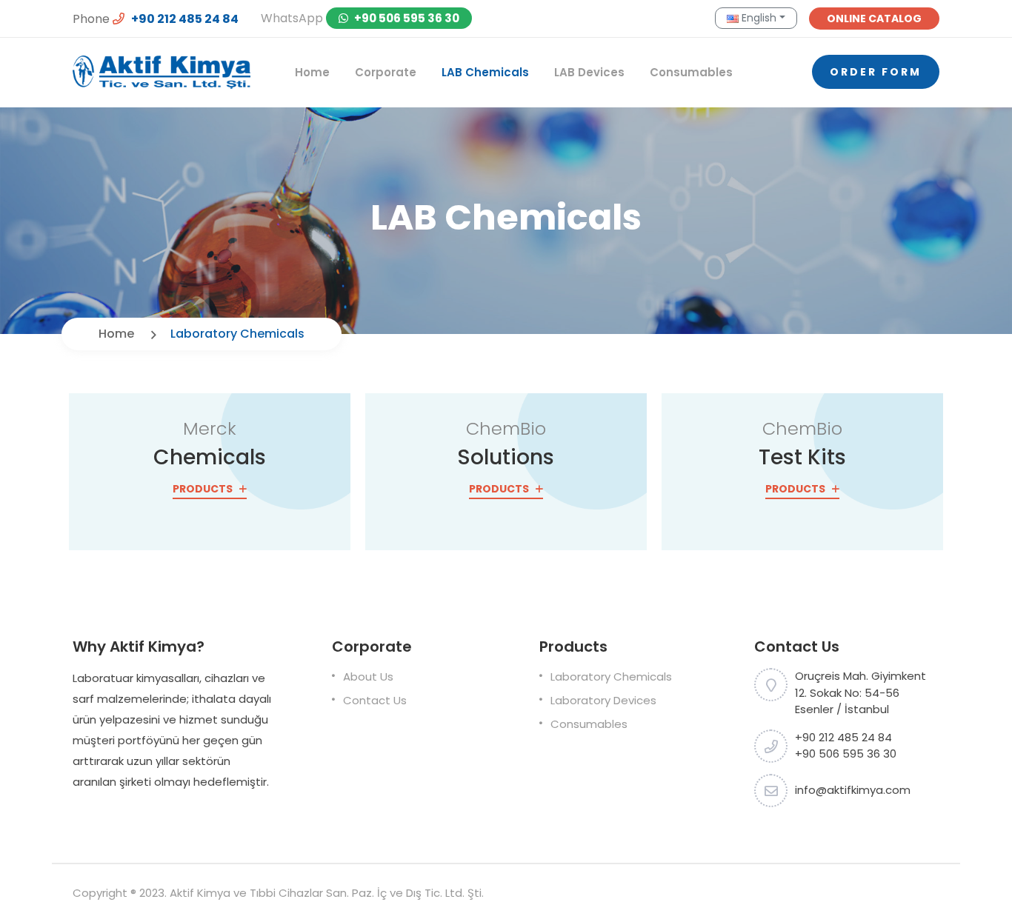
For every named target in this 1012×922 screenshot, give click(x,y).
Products (204, 488)
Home (312, 72)
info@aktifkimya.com (853, 790)
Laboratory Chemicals (611, 676)
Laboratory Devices (603, 700)
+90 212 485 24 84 (184, 18)
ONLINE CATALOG (874, 18)
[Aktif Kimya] (161, 71)
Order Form (876, 71)
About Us (368, 676)
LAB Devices (589, 72)
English (757, 17)
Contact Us (375, 700)
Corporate (385, 72)
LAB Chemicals (485, 72)
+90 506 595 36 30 (405, 18)
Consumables (691, 72)
